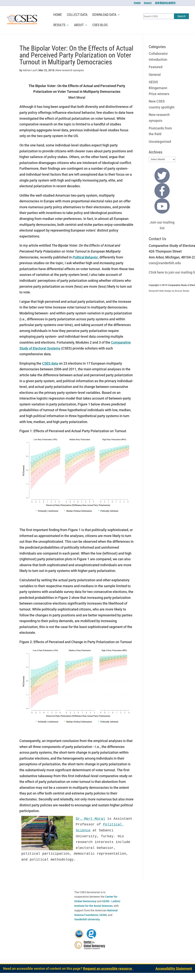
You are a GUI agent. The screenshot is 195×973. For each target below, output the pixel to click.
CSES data (50, 363)
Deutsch (148, 3)
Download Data (104, 15)
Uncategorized (160, 142)
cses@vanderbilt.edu (165, 263)
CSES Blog (100, 25)
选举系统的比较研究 (165, 3)
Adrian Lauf (30, 70)
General (155, 75)
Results (59, 25)
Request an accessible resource (108, 969)
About (79, 25)
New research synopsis (70, 70)
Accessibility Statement (173, 969)
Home (57, 15)
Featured (155, 67)
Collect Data (77, 15)
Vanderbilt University (87, 919)
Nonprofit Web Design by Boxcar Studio (169, 291)
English (137, 3)
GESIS (103, 914)
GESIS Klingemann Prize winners (159, 88)
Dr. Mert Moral (90, 819)
